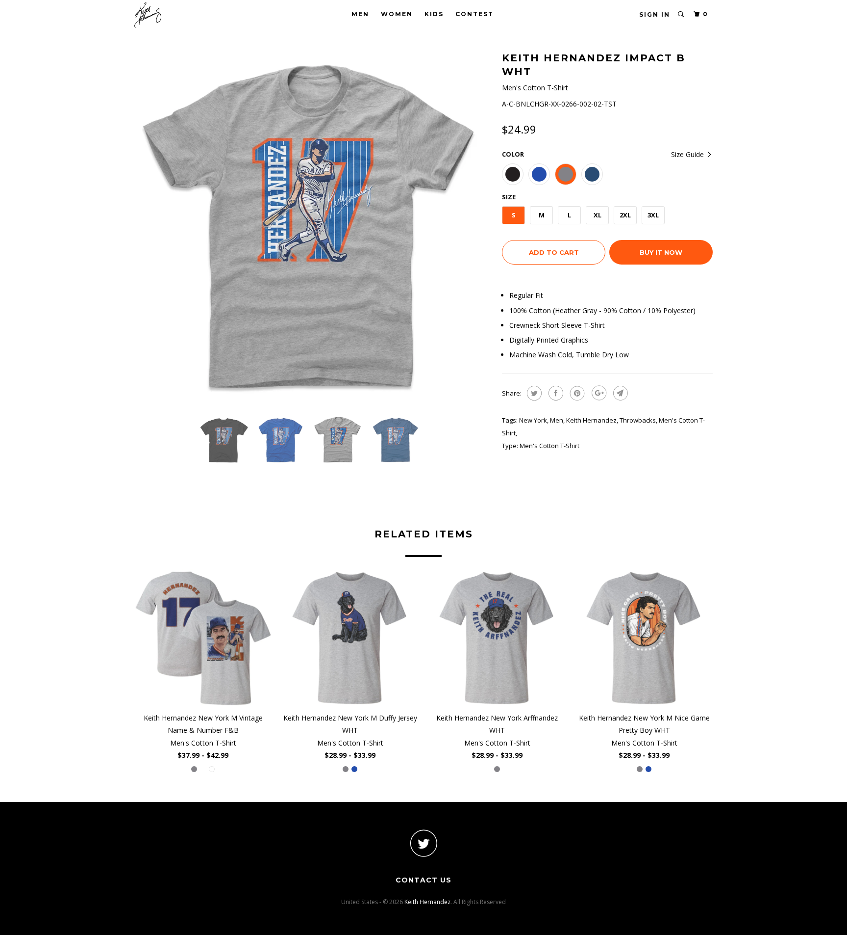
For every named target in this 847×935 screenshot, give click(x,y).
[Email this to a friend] (619, 393)
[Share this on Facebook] (554, 393)
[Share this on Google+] (597, 393)
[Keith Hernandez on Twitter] (423, 842)
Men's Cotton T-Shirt (549, 445)
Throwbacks (638, 420)
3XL (653, 215)
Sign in (654, 14)
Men (360, 14)
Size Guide (688, 154)
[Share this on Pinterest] (576, 393)
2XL (625, 215)
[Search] (681, 14)
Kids (434, 14)
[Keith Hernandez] (184, 14)
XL (597, 215)
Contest (474, 14)
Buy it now (661, 252)
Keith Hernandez (591, 420)
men (556, 420)
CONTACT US (423, 880)
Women (397, 14)
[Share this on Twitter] (533, 393)
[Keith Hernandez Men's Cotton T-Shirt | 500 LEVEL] (313, 228)
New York (533, 420)
